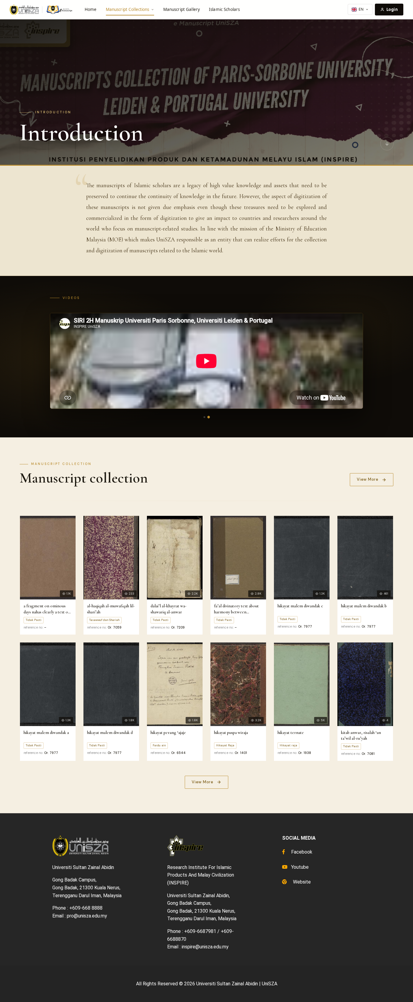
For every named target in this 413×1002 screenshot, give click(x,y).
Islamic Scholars (224, 9)
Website (301, 882)
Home (91, 9)
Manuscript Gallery (181, 9)
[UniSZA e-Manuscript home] (41, 9)
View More (368, 479)
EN (361, 9)
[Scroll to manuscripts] (387, 145)
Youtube (299, 867)
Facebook (301, 852)
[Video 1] (204, 417)
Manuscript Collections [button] (127, 9)
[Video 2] (208, 417)
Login (392, 9)
